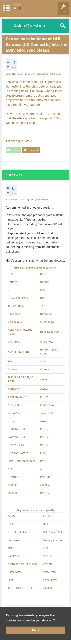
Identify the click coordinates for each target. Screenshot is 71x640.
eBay (30, 74)
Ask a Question (29, 25)
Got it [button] (35, 630)
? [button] (54, 620)
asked (9, 74)
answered (10, 199)
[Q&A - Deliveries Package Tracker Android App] (17, 6)
